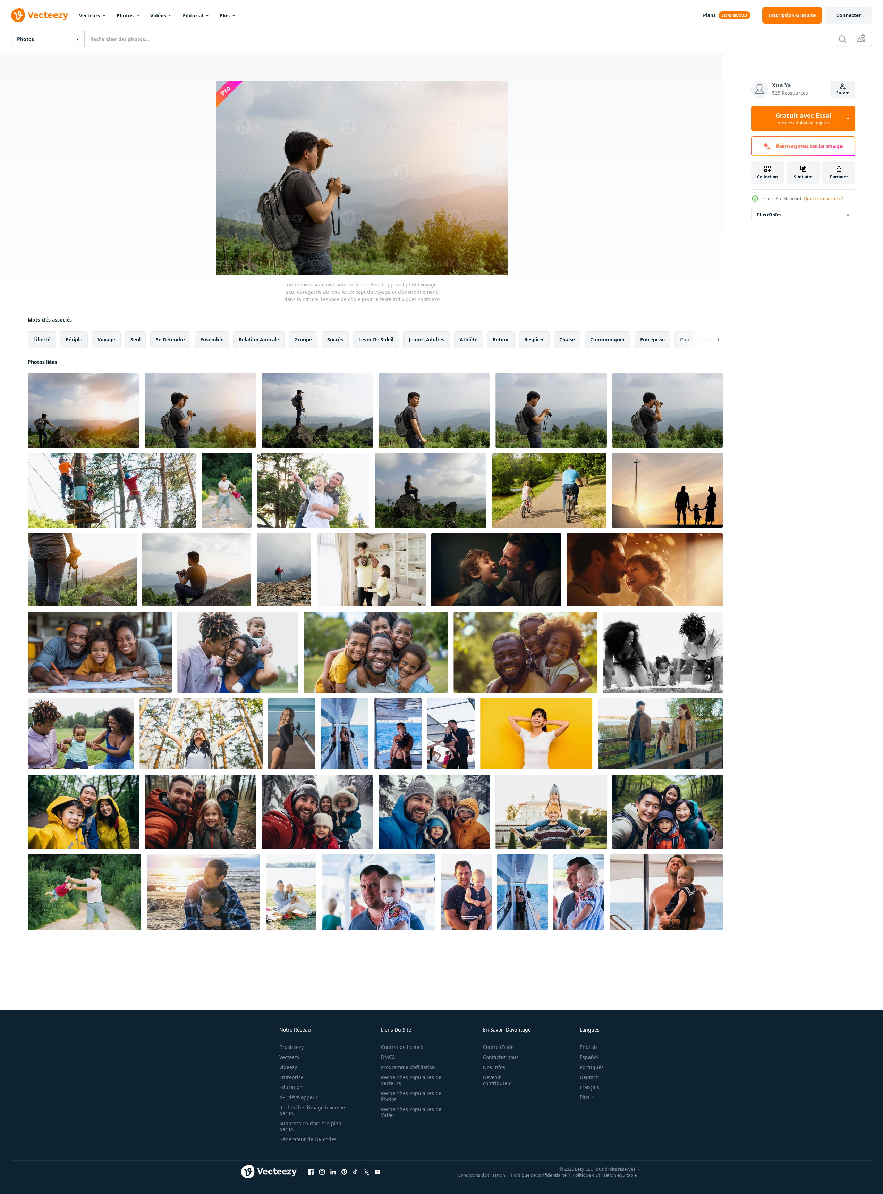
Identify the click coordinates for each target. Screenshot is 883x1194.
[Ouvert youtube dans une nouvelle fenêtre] (377, 1171)
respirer (534, 339)
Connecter (848, 15)
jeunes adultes (426, 339)
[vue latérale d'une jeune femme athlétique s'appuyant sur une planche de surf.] (291, 733)
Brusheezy (291, 1047)
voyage (106, 339)
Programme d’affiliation (408, 1067)
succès (335, 339)
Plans (709, 15)
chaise (567, 339)
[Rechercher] (842, 39)
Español (589, 1057)
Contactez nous (501, 1057)
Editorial (193, 15)
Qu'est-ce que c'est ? (823, 198)
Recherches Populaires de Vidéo (411, 1112)
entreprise (652, 339)
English (588, 1047)
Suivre (842, 93)
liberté (41, 339)
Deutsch (589, 1077)
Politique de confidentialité (539, 1174)
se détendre (170, 339)
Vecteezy (289, 1057)
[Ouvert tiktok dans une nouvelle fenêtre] (355, 1171)
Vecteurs (89, 15)
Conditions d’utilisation (481, 1174)
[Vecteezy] (39, 15)
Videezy (288, 1067)
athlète (468, 339)
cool (685, 339)
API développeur (298, 1097)
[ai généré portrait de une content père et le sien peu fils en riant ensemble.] (496, 569)
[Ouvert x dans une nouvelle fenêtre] (366, 1171)
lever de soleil (375, 339)
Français (589, 1087)
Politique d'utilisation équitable (604, 1174)
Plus (225, 15)
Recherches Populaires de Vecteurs (411, 1080)
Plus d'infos (769, 215)
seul (135, 339)
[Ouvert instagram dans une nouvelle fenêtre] (322, 1171)
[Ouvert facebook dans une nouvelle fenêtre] (311, 1171)
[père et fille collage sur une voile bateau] (344, 733)
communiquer (607, 339)
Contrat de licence (402, 1047)
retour (501, 339)
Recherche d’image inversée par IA (312, 1110)
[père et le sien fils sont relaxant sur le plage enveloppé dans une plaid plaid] (203, 892)
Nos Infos (494, 1067)
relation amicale (259, 339)
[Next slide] (712, 339)
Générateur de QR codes (308, 1139)
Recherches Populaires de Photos (411, 1096)
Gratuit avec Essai (803, 118)
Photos (125, 15)
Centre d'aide (498, 1047)
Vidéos (158, 15)
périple (74, 339)
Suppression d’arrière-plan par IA (310, 1126)
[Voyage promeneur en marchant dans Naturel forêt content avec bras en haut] (201, 733)
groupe (303, 339)
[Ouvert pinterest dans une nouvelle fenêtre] (344, 1171)
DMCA (388, 1057)
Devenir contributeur (497, 1080)
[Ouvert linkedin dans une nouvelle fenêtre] (333, 1171)
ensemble (211, 339)
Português (592, 1067)
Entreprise (291, 1077)
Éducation (291, 1087)
